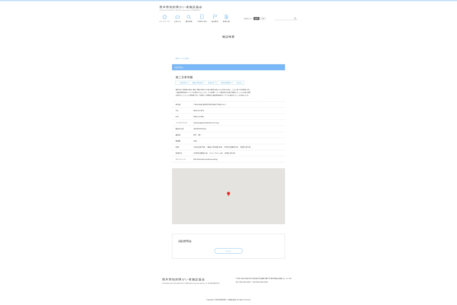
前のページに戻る (182, 58)
